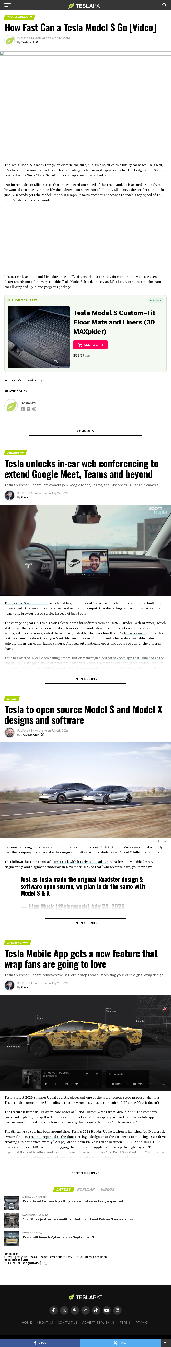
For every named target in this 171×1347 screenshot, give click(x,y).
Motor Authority (30, 380)
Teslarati (27, 42)
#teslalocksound (16, 1259)
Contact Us (68, 1323)
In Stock (155, 300)
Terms (125, 1323)
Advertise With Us (98, 1323)
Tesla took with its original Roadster (80, 861)
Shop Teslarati (24, 300)
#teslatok (101, 1257)
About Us (45, 1323)
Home (27, 1323)
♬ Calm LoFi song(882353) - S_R (26, 1263)
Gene (24, 497)
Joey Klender (30, 735)
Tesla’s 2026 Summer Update (26, 603)
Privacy (142, 1323)
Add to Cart (93, 344)
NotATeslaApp (135, 633)
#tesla (89, 1257)
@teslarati (11, 1253)
